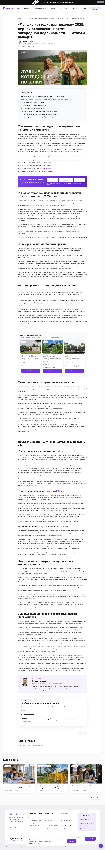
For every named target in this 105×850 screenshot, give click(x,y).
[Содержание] (101, 846)
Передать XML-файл (67, 828)
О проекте (64, 813)
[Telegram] (15, 827)
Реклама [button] (100, 2)
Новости (26, 18)
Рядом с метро (49, 823)
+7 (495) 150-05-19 (15, 839)
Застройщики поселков (34, 823)
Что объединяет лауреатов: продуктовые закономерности (40, 114)
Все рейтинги (84, 829)
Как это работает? (34, 843)
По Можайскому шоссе (34, 820)
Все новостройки (49, 818)
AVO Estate (58, 491)
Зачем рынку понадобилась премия (32, 102)
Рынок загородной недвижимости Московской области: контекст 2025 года (46, 99)
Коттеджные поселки (39, 8)
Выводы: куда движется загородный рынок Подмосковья (39, 117)
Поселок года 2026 (33, 825)
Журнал (75, 8)
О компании (64, 818)
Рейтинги (53, 8)
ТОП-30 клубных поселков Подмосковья (86, 820)
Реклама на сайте (66, 825)
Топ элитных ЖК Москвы (87, 826)
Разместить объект (95, 8)
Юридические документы (12, 846)
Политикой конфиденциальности (91, 846)
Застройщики (48, 828)
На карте (26, 8)
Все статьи (94, 797)
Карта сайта (24, 846)
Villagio (61, 451)
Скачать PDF (90, 838)
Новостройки (63, 8)
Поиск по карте (49, 820)
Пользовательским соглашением (73, 846)
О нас (83, 8)
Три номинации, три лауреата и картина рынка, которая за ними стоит (44, 96)
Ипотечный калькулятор (51, 825)
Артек (65, 526)
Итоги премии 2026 (33, 828)
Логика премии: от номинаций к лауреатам (35, 105)
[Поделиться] (40, 47)
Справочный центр (66, 820)
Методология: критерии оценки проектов (34, 108)
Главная (20, 18)
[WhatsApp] (10, 827)
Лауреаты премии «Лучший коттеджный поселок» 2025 (39, 111)
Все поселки (31, 818)
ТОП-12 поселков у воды (87, 823)
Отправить (79, 180)
